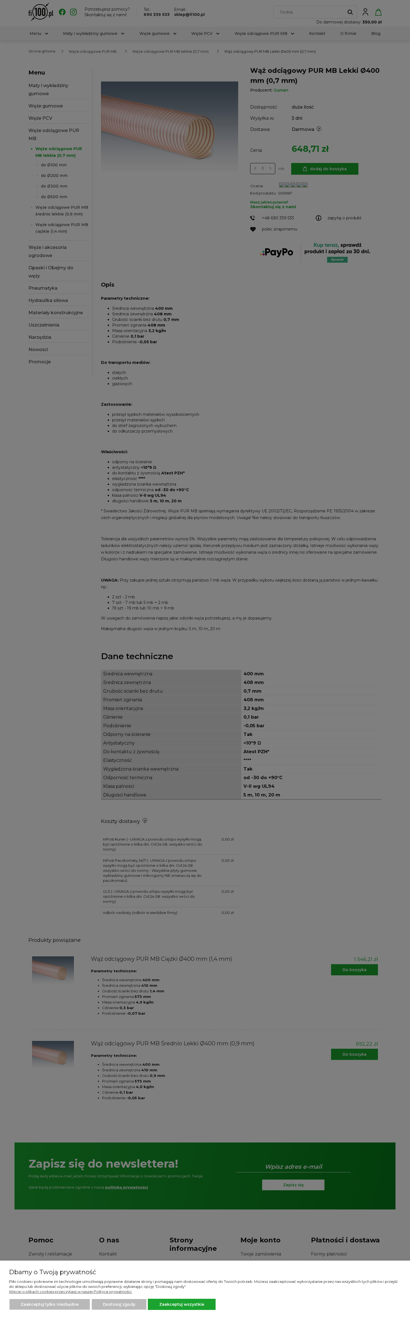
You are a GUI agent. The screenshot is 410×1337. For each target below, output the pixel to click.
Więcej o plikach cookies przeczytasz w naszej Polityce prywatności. (70, 1291)
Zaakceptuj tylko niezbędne (50, 1304)
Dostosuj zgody (119, 1304)
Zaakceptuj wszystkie (181, 1304)
